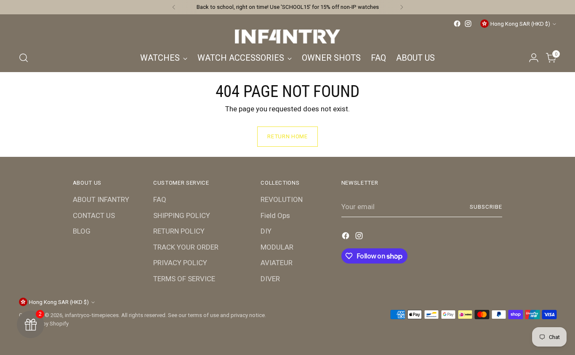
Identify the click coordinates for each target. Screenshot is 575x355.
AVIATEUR (277, 262)
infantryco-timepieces (92, 315)
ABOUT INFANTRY (101, 199)
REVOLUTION (282, 199)
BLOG (82, 231)
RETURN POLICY (179, 231)
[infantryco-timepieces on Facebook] (457, 23)
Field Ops (275, 215)
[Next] (401, 7)
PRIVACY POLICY (180, 262)
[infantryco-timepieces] (287, 36)
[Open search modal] (23, 57)
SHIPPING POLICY (181, 215)
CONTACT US (94, 215)
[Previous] (174, 7)
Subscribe (486, 207)
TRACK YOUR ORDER (185, 247)
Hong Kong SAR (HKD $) (520, 24)
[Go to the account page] (533, 57)
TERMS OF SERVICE (184, 278)
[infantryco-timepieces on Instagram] (468, 23)
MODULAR (277, 247)
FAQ (159, 199)
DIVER (270, 278)
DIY (266, 231)
